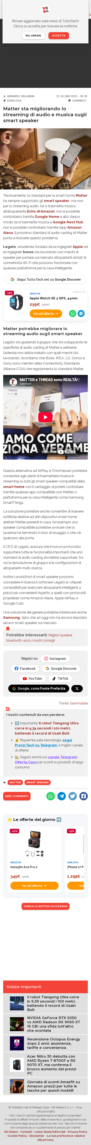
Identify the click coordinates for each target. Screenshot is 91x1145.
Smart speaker (37, 782)
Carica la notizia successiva (46, 906)
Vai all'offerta (43, 313)
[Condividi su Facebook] (83, 796)
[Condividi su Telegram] (81, 313)
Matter (82, 195)
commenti (79, 100)
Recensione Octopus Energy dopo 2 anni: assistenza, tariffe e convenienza (53, 1043)
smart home (14, 487)
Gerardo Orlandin (20, 96)
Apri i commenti (16, 796)
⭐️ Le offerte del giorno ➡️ (34, 819)
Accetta (58, 35)
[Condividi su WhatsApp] (72, 313)
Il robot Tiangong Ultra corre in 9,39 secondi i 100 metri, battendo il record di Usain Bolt (47, 728)
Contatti (26, 1131)
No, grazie (33, 35)
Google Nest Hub (68, 222)
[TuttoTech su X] (77, 688)
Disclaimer (36, 1135)
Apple (78, 246)
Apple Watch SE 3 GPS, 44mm (53, 298)
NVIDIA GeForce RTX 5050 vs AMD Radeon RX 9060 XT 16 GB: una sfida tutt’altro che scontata (53, 1024)
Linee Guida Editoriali (50, 1131)
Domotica (14, 100)
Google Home (47, 216)
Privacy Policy (77, 1131)
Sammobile (79, 703)
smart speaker (56, 201)
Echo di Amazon (41, 211)
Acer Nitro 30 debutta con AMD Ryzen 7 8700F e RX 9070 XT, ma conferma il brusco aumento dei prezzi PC (51, 1064)
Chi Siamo (11, 1131)
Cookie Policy (17, 1135)
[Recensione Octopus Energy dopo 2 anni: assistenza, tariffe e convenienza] (17, 1043)
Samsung (11, 617)
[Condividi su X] (72, 796)
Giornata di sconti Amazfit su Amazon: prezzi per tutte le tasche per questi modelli (53, 1086)
